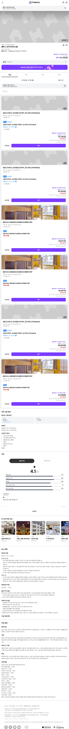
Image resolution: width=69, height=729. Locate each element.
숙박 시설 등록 (12, 706)
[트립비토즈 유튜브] (15, 727)
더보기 (3, 448)
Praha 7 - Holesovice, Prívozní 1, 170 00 (14, 51)
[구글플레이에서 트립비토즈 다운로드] (59, 727)
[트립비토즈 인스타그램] (6, 727)
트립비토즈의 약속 (36, 706)
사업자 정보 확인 (22, 715)
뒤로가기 (2, 2)
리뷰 (43, 75)
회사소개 (6, 706)
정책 (59, 75)
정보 (26, 75)
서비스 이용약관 (19, 706)
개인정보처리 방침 (27, 706)
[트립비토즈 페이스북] (10, 727)
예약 (38, 145)
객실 (9, 75)
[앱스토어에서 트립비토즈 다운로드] (46, 727)
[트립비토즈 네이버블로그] (19, 727)
